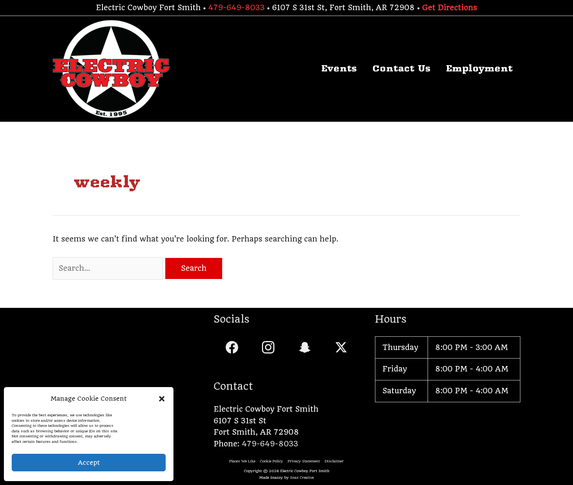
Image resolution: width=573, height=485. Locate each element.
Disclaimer (334, 461)
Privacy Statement (304, 461)
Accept (89, 462)
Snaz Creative (302, 477)
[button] (162, 399)
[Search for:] (109, 268)
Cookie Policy (271, 461)
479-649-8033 (236, 7)
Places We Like (242, 461)
